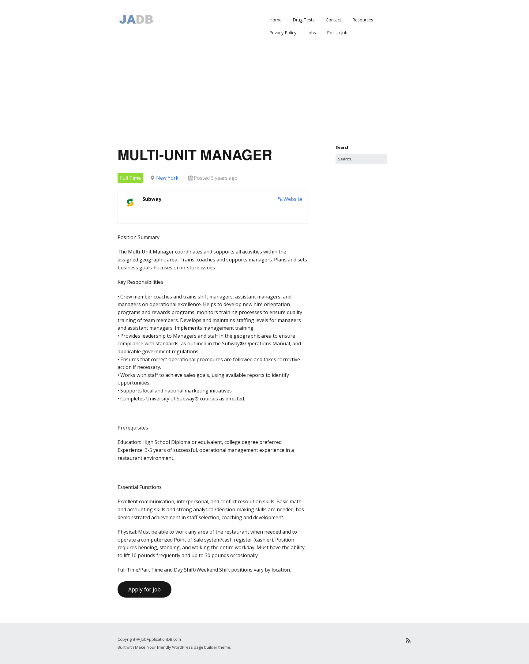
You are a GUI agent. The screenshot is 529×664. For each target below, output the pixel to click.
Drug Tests (304, 20)
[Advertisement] (264, 98)
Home (275, 20)
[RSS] (408, 640)
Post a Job (337, 33)
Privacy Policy (282, 33)
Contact (333, 20)
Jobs (311, 33)
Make (140, 647)
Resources (362, 20)
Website (292, 199)
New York (167, 177)
